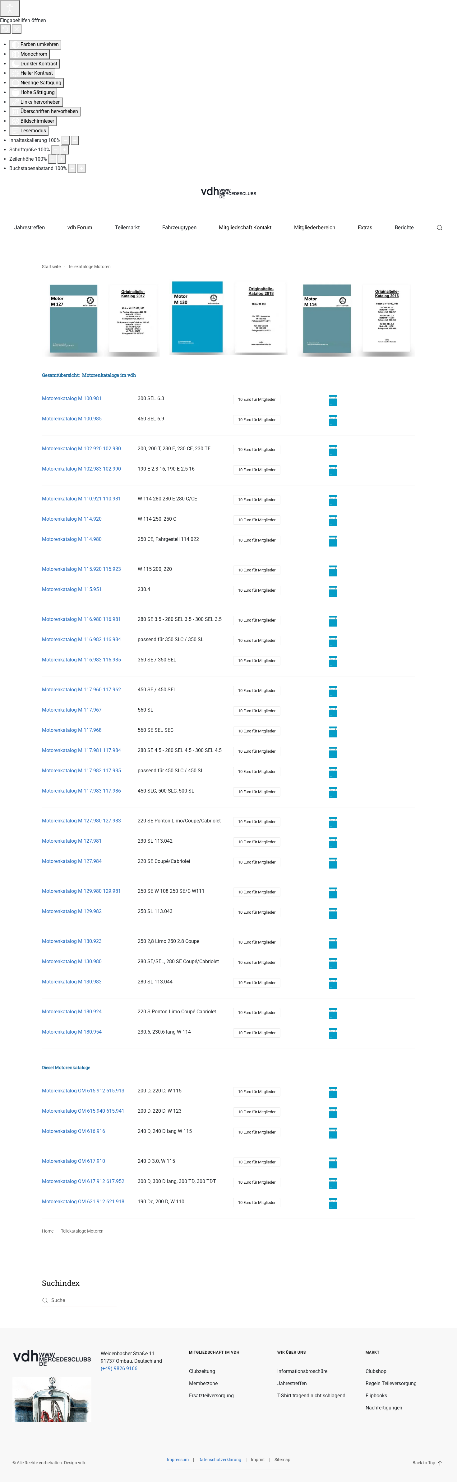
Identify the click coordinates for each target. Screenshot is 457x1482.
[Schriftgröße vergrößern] (65, 149)
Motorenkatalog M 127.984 (72, 861)
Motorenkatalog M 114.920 (72, 519)
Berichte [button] (404, 227)
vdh (81, 1462)
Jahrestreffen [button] (29, 227)
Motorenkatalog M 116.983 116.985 (81, 660)
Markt (373, 1352)
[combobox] (79, 1300)
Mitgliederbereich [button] (314, 227)
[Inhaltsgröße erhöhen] (75, 140)
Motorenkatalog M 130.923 (72, 941)
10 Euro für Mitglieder (256, 399)
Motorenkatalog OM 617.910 (73, 1161)
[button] (439, 227)
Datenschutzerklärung (219, 1459)
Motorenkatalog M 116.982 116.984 (81, 639)
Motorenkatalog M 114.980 (72, 539)
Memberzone (203, 1383)
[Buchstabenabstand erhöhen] (81, 168)
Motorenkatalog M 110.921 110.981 (81, 499)
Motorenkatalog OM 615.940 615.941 (83, 1111)
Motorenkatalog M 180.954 (72, 1032)
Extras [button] (365, 227)
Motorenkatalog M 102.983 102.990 (81, 469)
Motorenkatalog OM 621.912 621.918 (83, 1202)
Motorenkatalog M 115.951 (72, 589)
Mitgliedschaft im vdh (214, 1352)
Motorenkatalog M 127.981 (72, 841)
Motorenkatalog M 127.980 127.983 (81, 821)
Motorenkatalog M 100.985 (72, 419)
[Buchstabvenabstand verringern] (72, 168)
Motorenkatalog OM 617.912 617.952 (83, 1181)
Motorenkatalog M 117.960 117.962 (81, 690)
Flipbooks (376, 1396)
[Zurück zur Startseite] (228, 193)
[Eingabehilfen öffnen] (10, 8)
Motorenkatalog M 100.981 (72, 398)
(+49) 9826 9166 (119, 1368)
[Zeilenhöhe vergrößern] (62, 159)
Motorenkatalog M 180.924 (72, 1012)
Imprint (258, 1459)
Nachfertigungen (384, 1408)
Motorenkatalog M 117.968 (72, 730)
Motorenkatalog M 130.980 (72, 961)
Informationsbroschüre (302, 1371)
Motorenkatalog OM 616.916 (73, 1131)
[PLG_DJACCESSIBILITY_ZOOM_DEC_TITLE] (66, 140)
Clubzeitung (202, 1371)
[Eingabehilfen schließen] (16, 29)
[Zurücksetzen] (5, 29)
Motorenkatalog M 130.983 (72, 982)
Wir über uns (291, 1352)
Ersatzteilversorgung (211, 1396)
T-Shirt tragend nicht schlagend (311, 1396)
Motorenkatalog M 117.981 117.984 (81, 750)
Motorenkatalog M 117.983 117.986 (81, 791)
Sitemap (282, 1459)
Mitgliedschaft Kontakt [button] (245, 227)
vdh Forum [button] (79, 227)
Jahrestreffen (292, 1383)
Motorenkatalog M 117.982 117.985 (81, 771)
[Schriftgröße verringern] (55, 149)
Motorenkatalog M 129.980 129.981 (81, 891)
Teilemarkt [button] (127, 227)
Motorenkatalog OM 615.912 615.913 (83, 1091)
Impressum (178, 1459)
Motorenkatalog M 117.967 (72, 710)
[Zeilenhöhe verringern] (52, 159)
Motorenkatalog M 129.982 (72, 911)
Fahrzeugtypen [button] (179, 227)
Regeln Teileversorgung (391, 1383)
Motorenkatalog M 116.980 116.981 (81, 619)
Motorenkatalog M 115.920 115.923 (81, 569)
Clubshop (376, 1371)
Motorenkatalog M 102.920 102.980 (81, 449)
